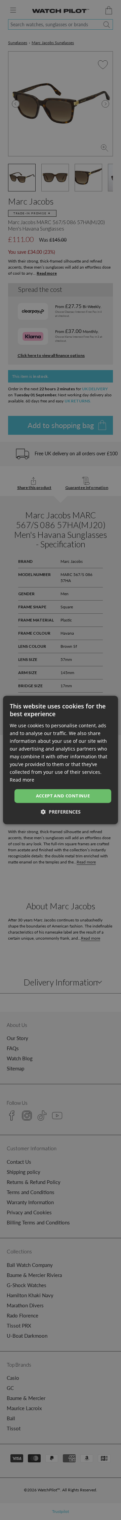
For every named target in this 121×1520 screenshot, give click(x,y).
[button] (61, 812)
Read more (22, 780)
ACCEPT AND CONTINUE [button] (63, 796)
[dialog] (60, 760)
